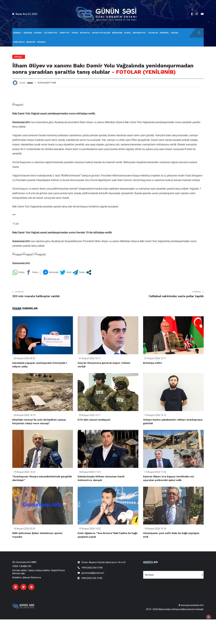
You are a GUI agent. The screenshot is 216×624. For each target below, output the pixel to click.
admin (30, 83)
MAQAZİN (30, 42)
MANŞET (17, 33)
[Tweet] (65, 272)
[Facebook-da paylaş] (32, 272)
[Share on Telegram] (79, 272)
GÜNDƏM (27, 33)
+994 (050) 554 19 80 (92, 567)
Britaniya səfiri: (152, 362)
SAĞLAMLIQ (19, 42)
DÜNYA (75, 33)
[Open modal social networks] (89, 272)
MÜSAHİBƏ (117, 33)
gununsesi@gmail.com (92, 573)
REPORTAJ (85, 33)
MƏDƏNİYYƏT (139, 33)
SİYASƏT (38, 33)
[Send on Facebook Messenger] (51, 272)
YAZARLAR (153, 33)
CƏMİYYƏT (64, 33)
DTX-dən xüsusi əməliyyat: (94, 419)
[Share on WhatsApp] (18, 272)
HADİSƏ (174, 33)
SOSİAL (127, 33)
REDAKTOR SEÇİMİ (101, 33)
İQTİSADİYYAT (51, 33)
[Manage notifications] (208, 617)
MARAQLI (41, 42)
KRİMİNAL (164, 33)
